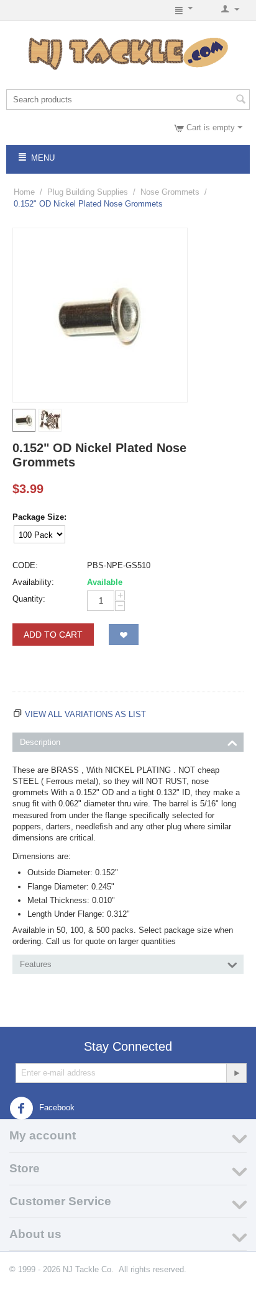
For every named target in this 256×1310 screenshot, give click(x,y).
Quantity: (28, 599)
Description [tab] (40, 742)
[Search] (240, 100)
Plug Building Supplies (87, 192)
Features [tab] (36, 964)
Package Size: (39, 517)
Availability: (33, 582)
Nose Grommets (169, 192)
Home (24, 192)
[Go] (236, 1073)
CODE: (25, 565)
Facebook (56, 1107)
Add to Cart (53, 634)
